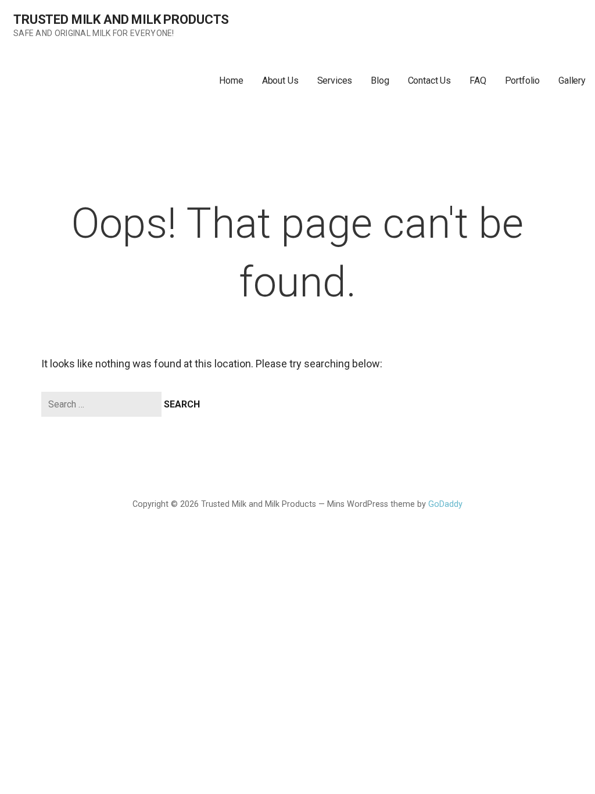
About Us (280, 80)
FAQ (477, 80)
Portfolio (522, 80)
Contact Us (429, 80)
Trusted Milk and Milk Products (121, 19)
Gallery (572, 80)
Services (335, 80)
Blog (380, 80)
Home (231, 80)
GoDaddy (445, 504)
